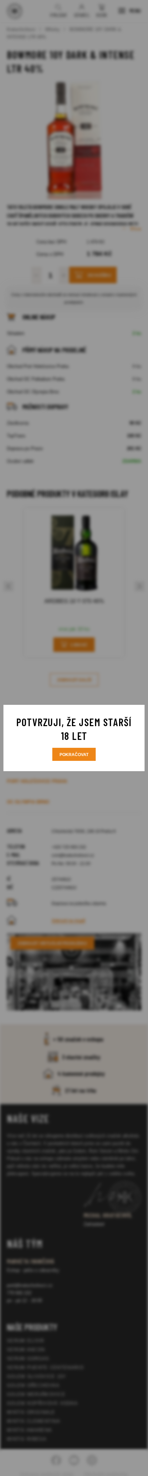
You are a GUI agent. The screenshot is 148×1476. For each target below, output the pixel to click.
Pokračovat (74, 754)
